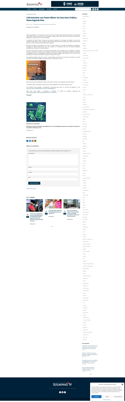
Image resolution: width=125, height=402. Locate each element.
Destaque (36, 24)
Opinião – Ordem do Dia (87, 239)
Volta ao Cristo (86, 334)
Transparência (86, 317)
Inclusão (84, 185)
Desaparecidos (86, 107)
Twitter (30, 141)
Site (29, 177)
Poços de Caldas (49, 24)
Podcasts (35, 9)
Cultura (84, 99)
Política (54, 24)
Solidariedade (86, 298)
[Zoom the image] (75, 1)
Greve (84, 168)
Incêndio (84, 182)
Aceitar (96, 396)
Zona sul (84, 339)
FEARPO (84, 148)
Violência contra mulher (87, 332)
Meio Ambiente (86, 212)
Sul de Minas (85, 300)
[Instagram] (98, 9)
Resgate (84, 271)
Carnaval (85, 53)
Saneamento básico (87, 275)
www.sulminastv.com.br (66, 84)
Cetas (84, 60)
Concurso (85, 80)
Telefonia (85, 310)
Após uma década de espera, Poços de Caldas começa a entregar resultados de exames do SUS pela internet (55, 213)
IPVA (84, 200)
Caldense (85, 48)
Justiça (84, 204)
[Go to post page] (34, 203)
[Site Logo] (34, 4)
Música (84, 224)
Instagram (65, 394)
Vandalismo (85, 329)
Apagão (84, 33)
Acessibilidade (86, 16)
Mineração (85, 217)
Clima (84, 72)
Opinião (84, 236)
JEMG (84, 202)
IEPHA (84, 175)
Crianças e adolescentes (88, 94)
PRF (83, 258)
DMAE (84, 119)
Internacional (85, 195)
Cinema (84, 70)
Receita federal (86, 268)
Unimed (84, 325)
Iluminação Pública (86, 178)
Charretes (85, 62)
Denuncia (85, 104)
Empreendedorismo (87, 131)
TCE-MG (84, 305)
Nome (30, 167)
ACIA (84, 18)
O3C (69, 400)
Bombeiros (85, 40)
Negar (107, 396)
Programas (49, 9)
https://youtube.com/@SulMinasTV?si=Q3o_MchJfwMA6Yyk (40, 88)
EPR (84, 141)
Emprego (85, 133)
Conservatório (86, 82)
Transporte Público (86, 320)
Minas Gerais (85, 214)
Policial (84, 253)
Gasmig (84, 160)
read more (32, 216)
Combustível (85, 77)
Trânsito (84, 315)
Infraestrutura (86, 190)
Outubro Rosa (86, 241)
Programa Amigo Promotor (88, 263)
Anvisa (84, 31)
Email (33, 141)
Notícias (29, 9)
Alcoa (84, 28)
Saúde (84, 280)
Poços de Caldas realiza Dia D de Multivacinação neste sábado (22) (36, 212)
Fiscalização (85, 156)
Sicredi (84, 293)
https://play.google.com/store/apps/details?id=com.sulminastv (41, 92)
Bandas (84, 36)
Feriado (84, 151)
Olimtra (84, 234)
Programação (42, 9)
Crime (84, 97)
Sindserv (85, 295)
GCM (84, 163)
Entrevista (85, 138)
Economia (40, 24)
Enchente (85, 136)
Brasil (84, 43)
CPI (83, 92)
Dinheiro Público (86, 114)
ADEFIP (84, 23)
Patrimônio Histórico (87, 246)
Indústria (85, 187)
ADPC (84, 26)
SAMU (84, 273)
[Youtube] (95, 9)
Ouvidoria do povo (86, 244)
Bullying (84, 45)
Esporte (84, 143)
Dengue (84, 102)
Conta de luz (85, 85)
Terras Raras (85, 312)
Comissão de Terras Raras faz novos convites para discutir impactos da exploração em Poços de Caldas (73, 216)
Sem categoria (86, 288)
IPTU (84, 197)
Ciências (84, 67)
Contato (55, 9)
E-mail (30, 172)
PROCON (84, 261)
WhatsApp (35, 141)
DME (84, 121)
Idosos (84, 173)
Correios (84, 87)
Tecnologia (85, 307)
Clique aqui (29, 130)
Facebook (27, 141)
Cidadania (85, 65)
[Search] (89, 9)
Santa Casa (85, 278)
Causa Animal (85, 58)
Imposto (84, 180)
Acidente (84, 21)
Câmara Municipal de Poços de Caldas (90, 50)
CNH (84, 75)
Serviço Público (86, 290)
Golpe (84, 165)
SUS (84, 302)
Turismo (84, 322)
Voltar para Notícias (32, 14)
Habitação (85, 170)
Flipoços (84, 158)
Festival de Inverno (86, 153)
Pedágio (84, 249)
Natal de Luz (85, 227)
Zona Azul (85, 337)
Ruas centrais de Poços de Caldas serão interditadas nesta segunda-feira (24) (90, 347)
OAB (84, 231)
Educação (85, 126)
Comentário (31, 153)
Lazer (84, 207)
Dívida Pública (86, 116)
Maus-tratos (85, 209)
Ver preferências (118, 396)
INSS (84, 192)
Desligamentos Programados (89, 109)
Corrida (84, 89)
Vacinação (85, 327)
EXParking (85, 146)
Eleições (84, 129)
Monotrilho (85, 219)
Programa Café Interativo (88, 266)
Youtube (62, 394)
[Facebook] (93, 9)
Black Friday (85, 38)
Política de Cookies (106, 399)
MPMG (84, 222)
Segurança (85, 285)
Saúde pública (86, 283)
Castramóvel (85, 55)
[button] (122, 384)
